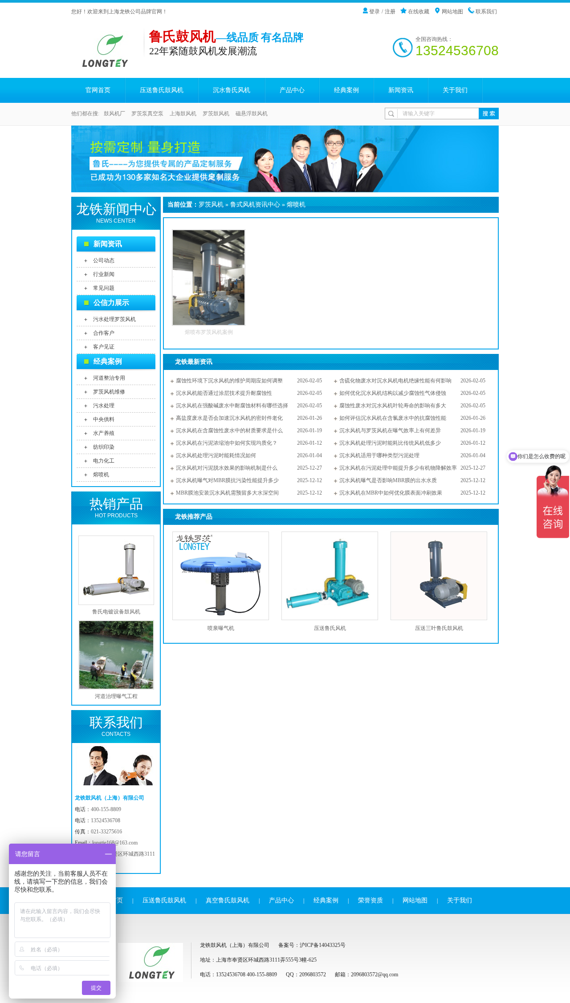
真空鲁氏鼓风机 (227, 900)
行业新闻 (103, 274)
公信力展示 (111, 302)
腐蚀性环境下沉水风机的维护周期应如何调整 (229, 381)
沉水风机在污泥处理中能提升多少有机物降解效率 (398, 468)
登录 (374, 11)
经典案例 (346, 90)
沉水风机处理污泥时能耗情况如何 (216, 455)
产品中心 (292, 90)
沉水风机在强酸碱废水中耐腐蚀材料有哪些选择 (232, 405)
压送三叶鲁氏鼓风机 (439, 628)
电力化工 (103, 461)
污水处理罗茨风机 (114, 319)
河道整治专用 (109, 378)
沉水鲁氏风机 (231, 90)
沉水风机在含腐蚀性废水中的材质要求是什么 (229, 430)
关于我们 (455, 90)
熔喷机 (101, 474)
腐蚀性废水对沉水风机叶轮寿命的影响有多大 (392, 405)
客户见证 (103, 347)
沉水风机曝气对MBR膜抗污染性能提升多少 (227, 480)
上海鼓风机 (183, 113)
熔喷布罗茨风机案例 (209, 332)
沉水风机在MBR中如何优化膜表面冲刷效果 (390, 493)
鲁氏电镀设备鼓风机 (116, 612)
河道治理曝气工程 (116, 696)
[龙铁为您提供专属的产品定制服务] (285, 159)
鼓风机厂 (114, 113)
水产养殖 (103, 433)
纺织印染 (103, 447)
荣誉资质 (370, 900)
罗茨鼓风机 (216, 113)
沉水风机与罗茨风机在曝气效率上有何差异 (390, 430)
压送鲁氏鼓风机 (161, 90)
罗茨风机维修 (109, 392)
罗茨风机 (211, 204)
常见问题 (103, 288)
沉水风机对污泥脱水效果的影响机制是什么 (226, 468)
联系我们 (486, 11)
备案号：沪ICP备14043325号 (312, 945)
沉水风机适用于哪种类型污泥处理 (379, 455)
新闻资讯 (400, 90)
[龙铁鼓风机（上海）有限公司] (107, 65)
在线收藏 (418, 11)
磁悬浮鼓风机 (252, 113)
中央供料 (103, 419)
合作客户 (103, 333)
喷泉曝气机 (221, 628)
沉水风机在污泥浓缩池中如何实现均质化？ (226, 443)
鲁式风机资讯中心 (255, 204)
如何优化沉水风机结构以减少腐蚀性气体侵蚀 (392, 393)
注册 (390, 11)
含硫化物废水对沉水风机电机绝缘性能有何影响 (395, 381)
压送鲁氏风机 (330, 628)
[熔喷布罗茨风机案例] (208, 324)
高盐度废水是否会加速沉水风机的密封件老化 (229, 418)
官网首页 (98, 90)
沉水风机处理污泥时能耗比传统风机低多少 (390, 443)
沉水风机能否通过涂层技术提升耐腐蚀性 (224, 393)
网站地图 (452, 11)
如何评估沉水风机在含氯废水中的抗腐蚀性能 (392, 418)
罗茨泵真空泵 (147, 113)
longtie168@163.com (115, 843)
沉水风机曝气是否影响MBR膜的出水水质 (388, 480)
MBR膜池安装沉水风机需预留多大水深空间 (227, 493)
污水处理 (103, 405)
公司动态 (103, 260)
